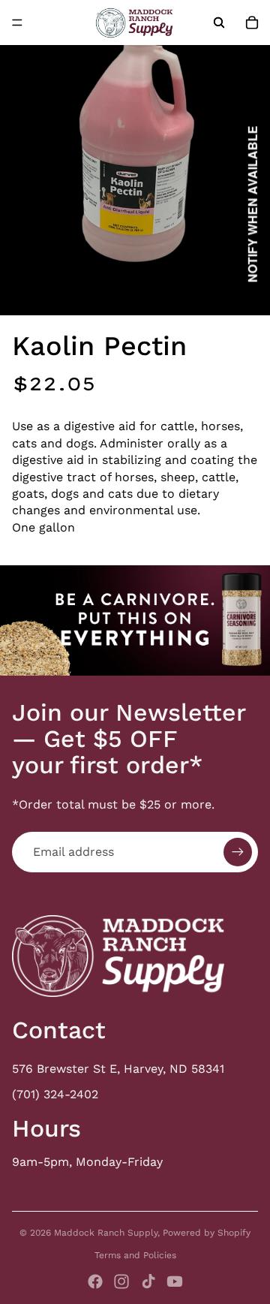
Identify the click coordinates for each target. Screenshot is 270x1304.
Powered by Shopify (206, 1232)
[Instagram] (121, 1281)
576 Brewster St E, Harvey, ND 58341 (118, 1069)
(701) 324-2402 (55, 1094)
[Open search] (219, 22)
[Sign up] (238, 852)
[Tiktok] (149, 1281)
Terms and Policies (135, 1255)
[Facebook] (95, 1281)
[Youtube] (175, 1281)
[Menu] (17, 22)
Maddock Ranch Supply (106, 1232)
